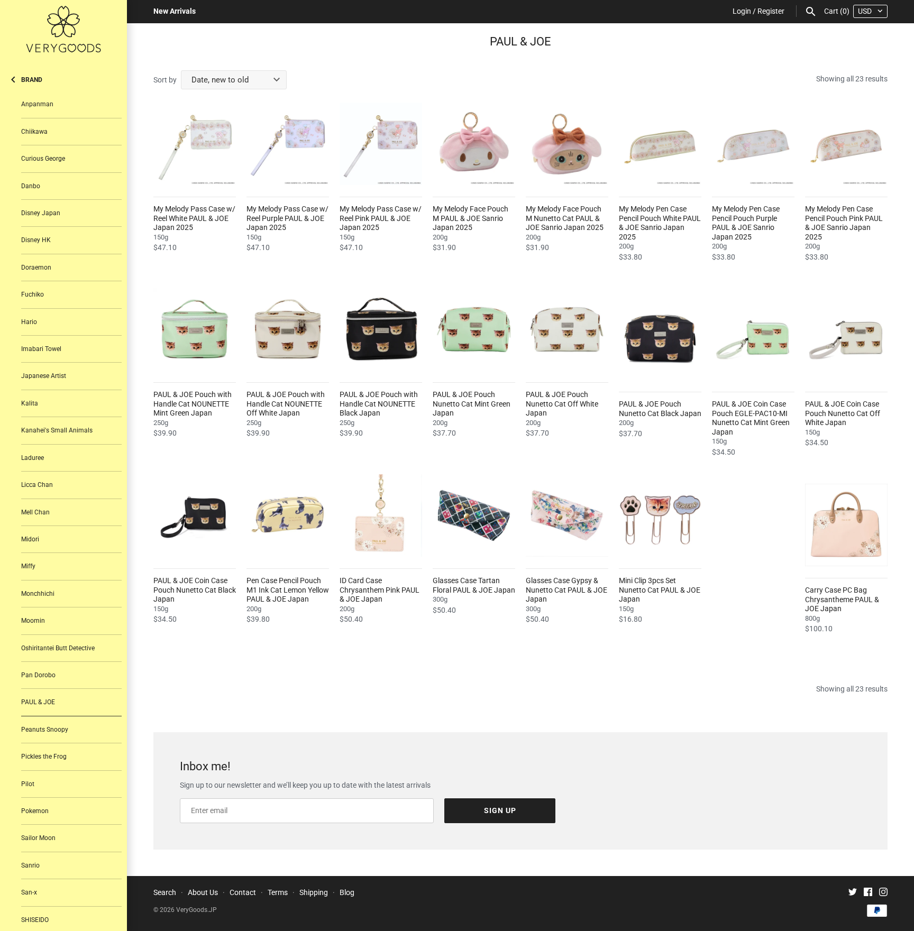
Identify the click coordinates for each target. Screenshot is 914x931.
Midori (30, 539)
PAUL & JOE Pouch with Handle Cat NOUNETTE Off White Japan (285, 403)
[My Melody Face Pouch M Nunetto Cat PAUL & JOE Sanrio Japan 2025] (567, 144)
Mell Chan (35, 512)
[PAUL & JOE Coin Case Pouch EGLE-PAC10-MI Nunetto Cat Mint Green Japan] (753, 339)
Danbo (30, 186)
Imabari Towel (41, 349)
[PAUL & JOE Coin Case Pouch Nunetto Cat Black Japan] (194, 515)
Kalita (29, 403)
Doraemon (36, 267)
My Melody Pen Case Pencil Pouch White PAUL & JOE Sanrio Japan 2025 (660, 223)
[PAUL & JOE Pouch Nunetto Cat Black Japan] (660, 339)
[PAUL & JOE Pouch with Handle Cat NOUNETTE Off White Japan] (287, 329)
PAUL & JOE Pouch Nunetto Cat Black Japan (660, 409)
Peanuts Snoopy (44, 729)
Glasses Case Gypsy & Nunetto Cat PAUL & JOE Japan (566, 589)
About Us (203, 892)
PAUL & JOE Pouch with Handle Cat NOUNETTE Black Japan (379, 403)
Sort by (165, 80)
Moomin (33, 620)
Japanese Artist (43, 376)
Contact (243, 892)
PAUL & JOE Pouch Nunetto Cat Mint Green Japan (471, 403)
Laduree (32, 458)
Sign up (500, 810)
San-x (29, 892)
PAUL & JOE (38, 702)
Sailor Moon (38, 838)
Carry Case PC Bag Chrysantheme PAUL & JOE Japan (842, 599)
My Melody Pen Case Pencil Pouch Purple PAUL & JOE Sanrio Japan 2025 (746, 223)
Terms (278, 892)
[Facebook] (868, 893)
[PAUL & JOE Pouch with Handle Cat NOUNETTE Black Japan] (381, 329)
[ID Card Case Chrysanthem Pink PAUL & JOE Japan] (381, 515)
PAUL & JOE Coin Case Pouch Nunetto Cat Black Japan (194, 589)
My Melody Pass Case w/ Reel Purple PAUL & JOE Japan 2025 (287, 218)
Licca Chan (37, 484)
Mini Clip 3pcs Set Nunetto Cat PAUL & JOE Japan (659, 589)
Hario (29, 322)
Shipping (313, 892)
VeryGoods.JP (196, 910)
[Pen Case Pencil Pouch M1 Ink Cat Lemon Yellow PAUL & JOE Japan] (287, 515)
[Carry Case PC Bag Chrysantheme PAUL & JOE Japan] (846, 525)
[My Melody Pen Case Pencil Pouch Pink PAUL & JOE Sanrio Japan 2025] (846, 144)
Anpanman (37, 104)
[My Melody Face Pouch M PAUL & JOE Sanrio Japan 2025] (474, 144)
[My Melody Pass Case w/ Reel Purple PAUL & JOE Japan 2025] (287, 144)
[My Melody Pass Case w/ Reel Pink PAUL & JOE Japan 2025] (381, 144)
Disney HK (36, 240)
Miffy (28, 566)
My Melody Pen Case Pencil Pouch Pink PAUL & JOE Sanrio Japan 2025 (844, 223)
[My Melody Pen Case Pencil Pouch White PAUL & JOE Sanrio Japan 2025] (660, 144)
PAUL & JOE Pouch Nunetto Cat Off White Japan (562, 403)
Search (164, 892)
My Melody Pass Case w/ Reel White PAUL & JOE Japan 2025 (194, 218)
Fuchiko (32, 294)
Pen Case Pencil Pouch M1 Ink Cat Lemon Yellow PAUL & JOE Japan (287, 589)
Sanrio (30, 865)
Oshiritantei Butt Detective (58, 648)
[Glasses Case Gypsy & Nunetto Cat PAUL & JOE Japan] (567, 515)
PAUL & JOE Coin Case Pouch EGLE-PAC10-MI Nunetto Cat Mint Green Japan (751, 418)
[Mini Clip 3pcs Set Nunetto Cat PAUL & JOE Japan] (660, 515)
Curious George (43, 158)
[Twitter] (852, 893)
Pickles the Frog (44, 756)
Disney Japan (40, 213)
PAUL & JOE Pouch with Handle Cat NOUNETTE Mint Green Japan (192, 403)
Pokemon (35, 811)
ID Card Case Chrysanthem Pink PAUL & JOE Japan (379, 589)
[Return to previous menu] (13, 77)
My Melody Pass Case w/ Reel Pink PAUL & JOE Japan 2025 (381, 218)
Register (770, 11)
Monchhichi (37, 593)
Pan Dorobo (38, 675)
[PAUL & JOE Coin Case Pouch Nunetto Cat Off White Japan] (846, 339)
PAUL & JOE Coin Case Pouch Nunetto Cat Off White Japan (842, 413)
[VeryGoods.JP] (63, 29)
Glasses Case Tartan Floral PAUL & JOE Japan (474, 585)
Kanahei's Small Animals (57, 430)
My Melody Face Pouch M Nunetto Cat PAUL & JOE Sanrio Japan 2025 (565, 218)
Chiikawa (34, 131)
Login (742, 11)
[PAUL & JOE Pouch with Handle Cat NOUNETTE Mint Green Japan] (194, 329)
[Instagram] (883, 893)
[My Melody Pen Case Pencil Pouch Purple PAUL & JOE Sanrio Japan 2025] (753, 144)
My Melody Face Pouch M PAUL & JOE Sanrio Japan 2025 (470, 218)
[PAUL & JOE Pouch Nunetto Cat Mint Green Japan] (474, 329)
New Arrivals (174, 11)
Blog (347, 892)
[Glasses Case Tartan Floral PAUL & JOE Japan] (474, 515)
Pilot (27, 784)
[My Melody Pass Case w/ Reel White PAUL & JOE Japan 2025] (194, 144)
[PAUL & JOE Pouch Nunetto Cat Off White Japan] (567, 329)
